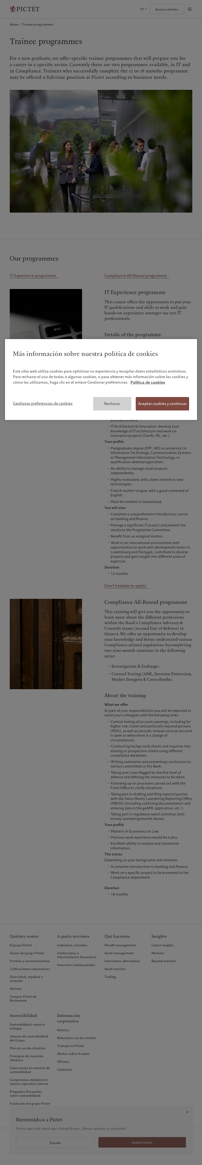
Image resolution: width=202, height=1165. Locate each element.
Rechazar (112, 403)
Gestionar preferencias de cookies (43, 403)
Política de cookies (147, 382)
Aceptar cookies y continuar (162, 403)
